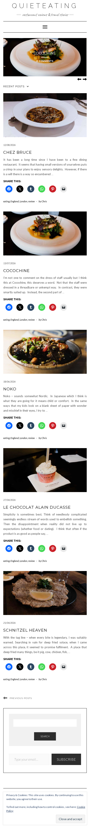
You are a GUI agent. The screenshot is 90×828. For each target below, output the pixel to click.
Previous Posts (21, 698)
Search (45, 736)
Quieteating (45, 6)
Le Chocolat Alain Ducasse (37, 507)
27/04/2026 (9, 499)
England (14, 201)
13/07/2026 (9, 263)
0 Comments (44, 61)
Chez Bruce (17, 152)
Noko (9, 389)
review (31, 201)
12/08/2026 (9, 144)
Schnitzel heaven (25, 630)
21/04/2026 (9, 622)
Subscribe (66, 759)
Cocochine (45, 53)
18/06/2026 (9, 381)
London (23, 201)
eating (6, 201)
